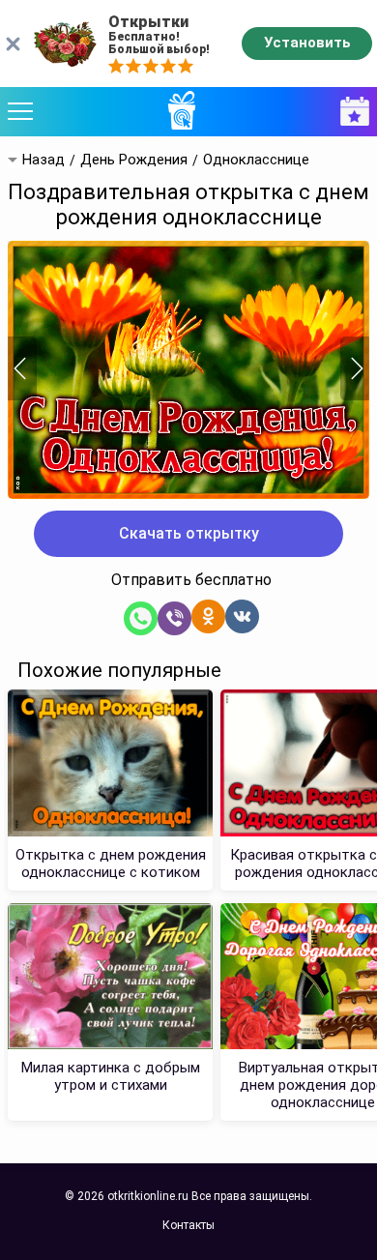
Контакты (188, 1225)
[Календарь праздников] (350, 111)
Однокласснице (256, 160)
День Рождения (134, 160)
